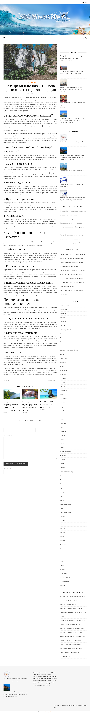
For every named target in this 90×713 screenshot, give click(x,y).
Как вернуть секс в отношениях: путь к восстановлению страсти (73, 215)
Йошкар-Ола (64, 390)
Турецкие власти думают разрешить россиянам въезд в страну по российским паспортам (72, 636)
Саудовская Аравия (66, 512)
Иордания (63, 374)
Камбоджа (63, 399)
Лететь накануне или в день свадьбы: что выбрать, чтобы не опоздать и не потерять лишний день (72, 282)
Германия (63, 338)
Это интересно (30, 82)
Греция (62, 342)
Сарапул (62, 508)
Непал (62, 447)
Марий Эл (63, 439)
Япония (62, 585)
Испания (62, 382)
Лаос (61, 427)
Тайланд (63, 528)
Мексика (62, 443)
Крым (62, 419)
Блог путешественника (60, 705)
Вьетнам (63, 334)
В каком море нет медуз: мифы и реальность (47, 404)
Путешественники (66, 488)
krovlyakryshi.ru (47, 712)
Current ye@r (8, 468)
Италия (62, 386)
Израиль (63, 362)
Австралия (63, 309)
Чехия (62, 565)
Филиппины (64, 545)
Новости (63, 455)
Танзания (63, 532)
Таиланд (49, 680)
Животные (63, 358)
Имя (5, 427)
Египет (62, 354)
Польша (62, 484)
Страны (62, 520)
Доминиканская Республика (69, 350)
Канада (62, 403)
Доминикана (36, 674)
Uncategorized (64, 305)
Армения (63, 313)
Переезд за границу (66, 472)
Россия (62, 496)
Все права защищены (80, 705)
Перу (61, 476)
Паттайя (62, 468)
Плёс (61, 480)
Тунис (62, 536)
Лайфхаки (63, 423)
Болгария (63, 321)
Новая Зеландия (65, 451)
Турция (62, 541)
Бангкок (62, 317)
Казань (62, 394)
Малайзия (63, 431)
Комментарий (8, 436)
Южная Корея (64, 581)
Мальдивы (63, 435)
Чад (61, 561)
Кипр (61, 407)
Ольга (7, 380)
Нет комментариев (51, 380)
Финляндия (63, 549)
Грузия (62, 346)
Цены (62, 557)
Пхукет (62, 492)
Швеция (62, 569)
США (61, 524)
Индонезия (63, 370)
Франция (63, 553)
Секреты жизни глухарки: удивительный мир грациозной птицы (73, 227)
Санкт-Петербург (65, 504)
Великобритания (65, 330)
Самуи (62, 500)
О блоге (62, 459)
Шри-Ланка (64, 573)
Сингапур (63, 516)
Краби (62, 415)
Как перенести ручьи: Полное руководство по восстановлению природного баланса (72, 239)
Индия (62, 366)
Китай (62, 411)
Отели (62, 463)
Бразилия (63, 326)
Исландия (63, 378)
